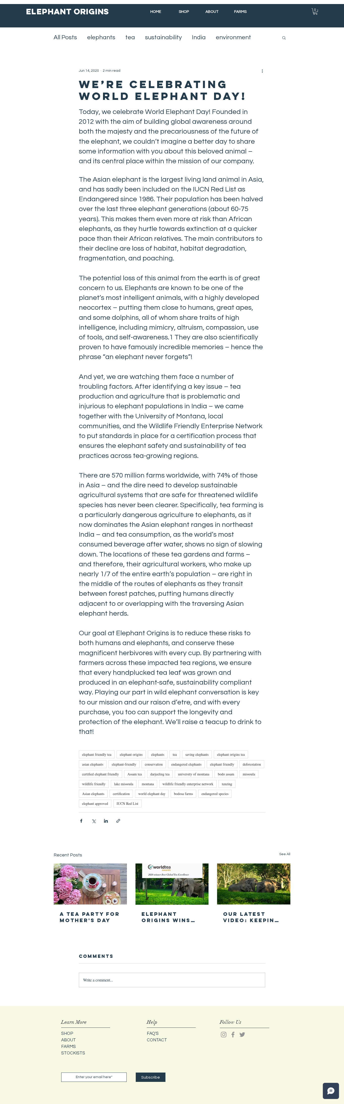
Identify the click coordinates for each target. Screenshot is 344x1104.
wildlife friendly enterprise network (187, 783)
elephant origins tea (231, 754)
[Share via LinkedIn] (106, 820)
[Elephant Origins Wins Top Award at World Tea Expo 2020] (172, 884)
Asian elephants (93, 793)
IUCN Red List (127, 803)
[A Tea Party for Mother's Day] (90, 883)
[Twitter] (242, 1034)
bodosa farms (183, 793)
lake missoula (123, 783)
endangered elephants (186, 764)
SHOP (67, 1033)
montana (148, 783)
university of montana (193, 774)
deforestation (252, 764)
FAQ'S (153, 1033)
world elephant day (151, 793)
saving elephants (197, 754)
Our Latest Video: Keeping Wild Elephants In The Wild (253, 917)
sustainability (163, 37)
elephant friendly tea (96, 754)
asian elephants (92, 764)
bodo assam (226, 774)
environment (233, 37)
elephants (101, 37)
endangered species (214, 793)
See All (284, 854)
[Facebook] (233, 1034)
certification (121, 793)
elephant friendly (222, 764)
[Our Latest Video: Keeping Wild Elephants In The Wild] (253, 883)
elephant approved (95, 803)
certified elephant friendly (100, 774)
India (199, 37)
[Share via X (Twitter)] (93, 820)
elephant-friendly (124, 764)
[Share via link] (118, 820)
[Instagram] (223, 1034)
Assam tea (134, 774)
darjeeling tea (159, 774)
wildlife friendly (94, 783)
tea (130, 37)
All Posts (65, 37)
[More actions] (262, 71)
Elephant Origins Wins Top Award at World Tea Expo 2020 (167, 917)
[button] (315, 11)
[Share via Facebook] (81, 820)
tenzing (227, 783)
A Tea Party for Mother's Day (90, 917)
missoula (249, 774)
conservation (154, 764)
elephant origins (131, 754)
